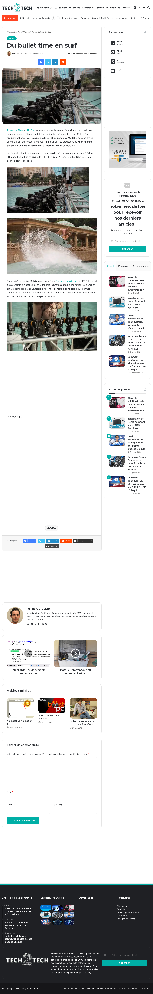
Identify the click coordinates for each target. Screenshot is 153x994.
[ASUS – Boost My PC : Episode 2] (51, 705)
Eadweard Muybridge (67, 281)
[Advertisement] (52, 443)
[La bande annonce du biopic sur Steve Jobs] (83, 708)
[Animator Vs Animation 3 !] (20, 708)
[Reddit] (63, 62)
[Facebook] (41, 62)
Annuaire (85, 18)
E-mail (11, 804)
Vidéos (26, 32)
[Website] (28, 624)
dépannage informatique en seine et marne (71, 966)
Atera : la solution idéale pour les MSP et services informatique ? (136, 283)
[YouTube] (42, 624)
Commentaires (141, 266)
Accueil (12, 32)
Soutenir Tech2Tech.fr (102, 18)
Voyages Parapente (126, 918)
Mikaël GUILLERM (19, 54)
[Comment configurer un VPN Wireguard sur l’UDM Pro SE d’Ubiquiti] (117, 361)
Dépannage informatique (128, 912)
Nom (10, 792)
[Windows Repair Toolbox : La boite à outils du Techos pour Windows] (117, 340)
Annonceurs (121, 18)
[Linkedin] (55, 62)
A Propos (145, 18)
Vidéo (52, 528)
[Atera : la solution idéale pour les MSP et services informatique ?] (117, 281)
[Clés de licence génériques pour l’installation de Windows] (45, 907)
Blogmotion (122, 906)
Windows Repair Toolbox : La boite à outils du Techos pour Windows (137, 342)
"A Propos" (78, 972)
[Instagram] (46, 624)
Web (101, 7)
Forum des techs (70, 18)
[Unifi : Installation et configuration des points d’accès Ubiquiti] (117, 319)
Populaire (123, 266)
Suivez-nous (86, 897)
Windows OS (46, 7)
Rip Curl (31, 130)
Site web (58, 804)
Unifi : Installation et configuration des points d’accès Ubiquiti (136, 321)
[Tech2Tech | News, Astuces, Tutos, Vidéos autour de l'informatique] (17, 7)
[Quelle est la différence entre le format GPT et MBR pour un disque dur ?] (57, 907)
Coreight (121, 909)
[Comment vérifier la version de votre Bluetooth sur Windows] (69, 922)
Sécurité (75, 7)
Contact (134, 18)
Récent (110, 266)
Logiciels (62, 7)
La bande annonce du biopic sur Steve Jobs (82, 723)
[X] (48, 62)
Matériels (90, 7)
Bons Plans (114, 7)
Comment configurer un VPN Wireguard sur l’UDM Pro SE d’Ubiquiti (137, 363)
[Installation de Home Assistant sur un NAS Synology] (117, 302)
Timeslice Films (15, 130)
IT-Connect (122, 915)
